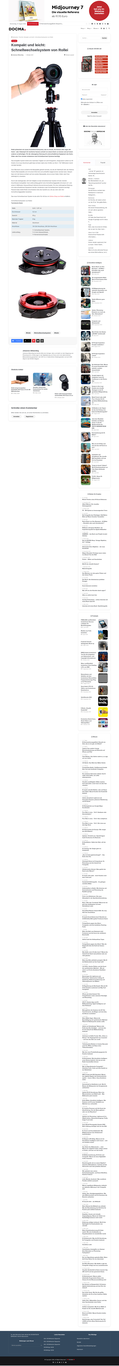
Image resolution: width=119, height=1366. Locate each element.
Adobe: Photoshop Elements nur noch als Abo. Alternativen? (98, 312)
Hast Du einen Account (94, 116)
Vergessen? (103, 95)
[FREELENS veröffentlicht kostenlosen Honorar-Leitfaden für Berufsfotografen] (103, 624)
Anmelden (94, 112)
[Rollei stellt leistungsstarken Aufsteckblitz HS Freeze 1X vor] (64, 382)
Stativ (57, 333)
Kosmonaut (91, 198)
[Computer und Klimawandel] (86, 325)
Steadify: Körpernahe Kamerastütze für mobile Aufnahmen (40, 389)
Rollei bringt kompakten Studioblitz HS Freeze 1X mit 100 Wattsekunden (20, 389)
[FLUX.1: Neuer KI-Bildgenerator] (86, 480)
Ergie (89, 224)
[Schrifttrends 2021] (103, 701)
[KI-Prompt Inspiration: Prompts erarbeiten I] (86, 347)
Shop (82, 28)
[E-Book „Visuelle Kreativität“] (103, 712)
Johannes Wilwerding (18, 55)
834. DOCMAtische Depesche (52, 1338)
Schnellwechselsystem (43, 333)
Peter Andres (92, 205)
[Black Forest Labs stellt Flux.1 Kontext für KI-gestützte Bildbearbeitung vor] (86, 401)
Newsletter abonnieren (83, 1338)
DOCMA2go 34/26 (49, 1347)
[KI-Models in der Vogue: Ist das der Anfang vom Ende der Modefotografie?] (86, 412)
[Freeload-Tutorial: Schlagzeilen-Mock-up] (103, 645)
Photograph (91, 188)
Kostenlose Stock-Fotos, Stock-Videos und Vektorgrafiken (88, 720)
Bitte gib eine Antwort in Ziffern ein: (92, 102)
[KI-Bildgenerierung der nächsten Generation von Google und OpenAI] (86, 292)
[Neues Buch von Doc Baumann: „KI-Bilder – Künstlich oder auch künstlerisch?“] (86, 270)
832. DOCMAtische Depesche (52, 1344)
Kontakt (79, 1342)
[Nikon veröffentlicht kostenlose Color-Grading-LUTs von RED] (103, 667)
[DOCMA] (17, 29)
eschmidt (90, 248)
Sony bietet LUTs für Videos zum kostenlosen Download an (88, 688)
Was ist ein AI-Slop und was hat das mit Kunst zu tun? (99, 445)
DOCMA (71, 1359)
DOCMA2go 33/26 (49, 1350)
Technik (21, 37)
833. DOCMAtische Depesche (52, 1341)
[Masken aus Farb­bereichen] (103, 635)
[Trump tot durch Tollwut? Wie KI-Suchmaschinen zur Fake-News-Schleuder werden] (86, 469)
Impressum (80, 1349)
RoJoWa (90, 215)
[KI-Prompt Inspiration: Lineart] (86, 357)
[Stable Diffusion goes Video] (86, 303)
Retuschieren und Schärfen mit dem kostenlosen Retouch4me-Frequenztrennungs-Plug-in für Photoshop (89, 678)
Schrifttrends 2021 (86, 697)
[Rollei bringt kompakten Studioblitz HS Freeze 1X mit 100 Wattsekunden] (20, 379)
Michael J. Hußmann (93, 178)
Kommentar (86, 162)
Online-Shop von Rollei (57, 196)
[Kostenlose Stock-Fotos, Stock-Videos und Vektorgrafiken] (103, 723)
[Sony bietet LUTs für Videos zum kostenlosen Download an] (103, 690)
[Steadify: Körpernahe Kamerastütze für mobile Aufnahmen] (42, 379)
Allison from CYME (93, 232)
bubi (89, 169)
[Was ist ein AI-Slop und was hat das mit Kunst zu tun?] (86, 447)
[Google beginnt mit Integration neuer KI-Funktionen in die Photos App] (86, 379)
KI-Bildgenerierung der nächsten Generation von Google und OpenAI (99, 290)
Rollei (29, 333)
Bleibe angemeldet (87, 99)
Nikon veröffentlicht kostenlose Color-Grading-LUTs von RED (89, 665)
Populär (103, 162)
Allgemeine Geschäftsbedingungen (86, 1345)
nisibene (90, 240)
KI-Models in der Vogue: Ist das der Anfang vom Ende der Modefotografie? (99, 409)
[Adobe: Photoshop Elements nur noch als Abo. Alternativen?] (86, 314)
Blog (88, 28)
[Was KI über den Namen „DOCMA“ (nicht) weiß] (86, 336)
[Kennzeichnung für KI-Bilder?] (86, 437)
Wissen (95, 28)
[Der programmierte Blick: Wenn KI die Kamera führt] (86, 281)
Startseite (15, 37)
